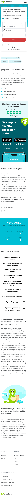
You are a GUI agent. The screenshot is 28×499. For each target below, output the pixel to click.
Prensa (16, 461)
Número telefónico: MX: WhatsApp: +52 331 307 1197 (14, 199)
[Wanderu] (6, 2)
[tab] (6, 19)
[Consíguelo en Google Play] (20, 140)
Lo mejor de (16, 57)
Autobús (3, 455)
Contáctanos (4, 476)
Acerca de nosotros (19, 455)
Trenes (3, 458)
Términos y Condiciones (7, 482)
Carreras (16, 464)
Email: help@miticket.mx (7, 201)
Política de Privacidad (6, 485)
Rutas (4, 61)
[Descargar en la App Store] (7, 140)
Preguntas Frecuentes (15, 61)
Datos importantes (6, 57)
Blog (15, 458)
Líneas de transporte (6, 479)
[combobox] (14, 23)
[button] (25, 2)
